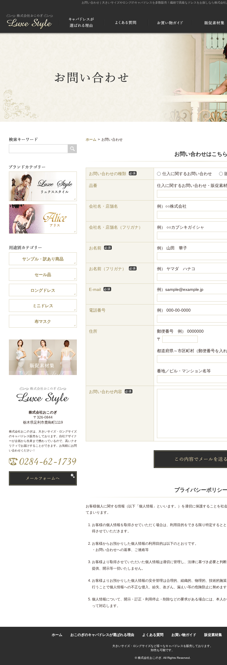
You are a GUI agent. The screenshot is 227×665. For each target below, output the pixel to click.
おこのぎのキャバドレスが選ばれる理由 (102, 635)
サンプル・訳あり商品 (43, 259)
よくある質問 (152, 635)
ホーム (91, 139)
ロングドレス (42, 290)
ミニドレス (43, 305)
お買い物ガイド (183, 635)
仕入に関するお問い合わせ (187, 173)
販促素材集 (213, 635)
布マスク (43, 321)
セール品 (43, 274)
